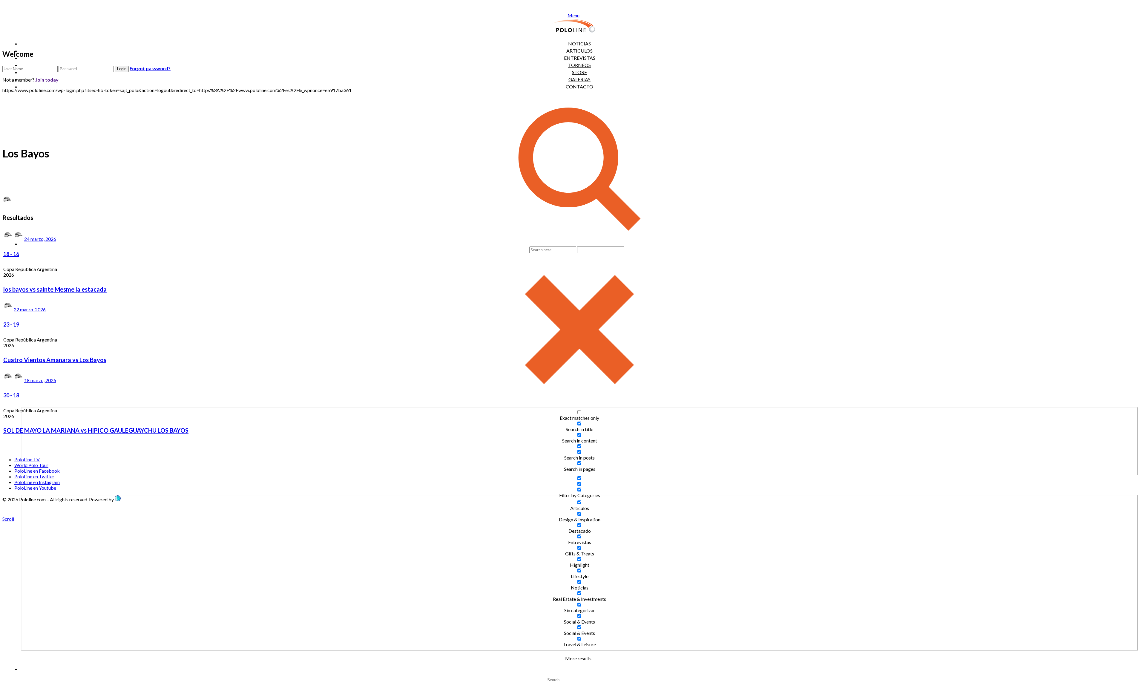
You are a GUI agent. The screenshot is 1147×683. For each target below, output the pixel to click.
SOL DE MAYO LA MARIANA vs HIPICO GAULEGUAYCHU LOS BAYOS (95, 430)
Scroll (8, 519)
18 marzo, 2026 (40, 380)
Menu (573, 15)
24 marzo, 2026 (40, 239)
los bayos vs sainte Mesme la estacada (55, 289)
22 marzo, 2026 (30, 309)
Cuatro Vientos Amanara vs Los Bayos (54, 359)
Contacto (579, 86)
